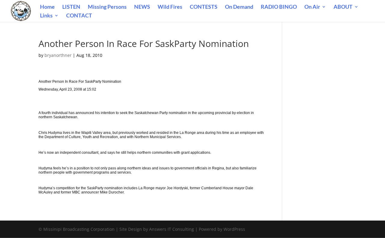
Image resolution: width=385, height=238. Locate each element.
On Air (312, 7)
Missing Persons (107, 7)
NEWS (142, 7)
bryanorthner (58, 55)
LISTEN (71, 7)
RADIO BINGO (279, 7)
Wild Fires (170, 7)
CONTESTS (203, 7)
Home (47, 7)
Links (46, 16)
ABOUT (343, 7)
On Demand (239, 7)
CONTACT (79, 16)
